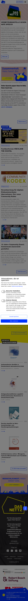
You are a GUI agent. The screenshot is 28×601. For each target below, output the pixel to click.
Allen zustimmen (14, 321)
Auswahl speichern (14, 316)
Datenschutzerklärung (17, 286)
